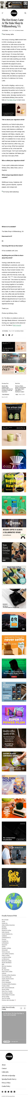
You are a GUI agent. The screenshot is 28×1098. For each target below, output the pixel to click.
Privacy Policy (6, 1083)
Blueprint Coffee (6, 930)
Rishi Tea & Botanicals (8, 987)
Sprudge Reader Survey (9, 1079)
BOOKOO (4, 928)
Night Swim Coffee (7, 971)
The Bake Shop (11, 100)
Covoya (4, 939)
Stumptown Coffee (7, 993)
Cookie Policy (6, 1086)
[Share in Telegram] (9, 335)
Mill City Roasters (7, 966)
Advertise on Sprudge (8, 1075)
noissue (4, 973)
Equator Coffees (6, 948)
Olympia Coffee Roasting (9, 975)
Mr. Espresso (5, 969)
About (4, 1065)
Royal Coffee (5, 989)
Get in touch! (17, 325)
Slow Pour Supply (7, 991)
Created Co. (5, 941)
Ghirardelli (5, 950)
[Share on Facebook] (3, 335)
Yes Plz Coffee (6, 998)
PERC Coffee (5, 980)
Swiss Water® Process (8, 994)
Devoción (4, 944)
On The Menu (5, 30)
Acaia (3, 921)
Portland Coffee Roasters (9, 984)
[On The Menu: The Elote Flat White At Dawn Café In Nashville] (14, 1027)
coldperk (4, 935)
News (17, 394)
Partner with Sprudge (8, 1000)
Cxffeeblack (5, 943)
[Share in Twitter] (6, 335)
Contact (4, 1068)
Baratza (4, 926)
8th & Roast (5, 919)
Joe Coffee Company (8, 953)
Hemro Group (6, 952)
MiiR (3, 964)
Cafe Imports (5, 932)
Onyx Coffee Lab (6, 977)
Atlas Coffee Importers (8, 925)
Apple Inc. (5, 923)
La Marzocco (5, 959)
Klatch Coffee (5, 955)
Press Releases (5, 394)
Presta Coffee (6, 985)
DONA (3, 946)
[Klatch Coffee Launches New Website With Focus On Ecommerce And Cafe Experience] (8, 390)
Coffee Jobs (5, 1072)
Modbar (4, 968)
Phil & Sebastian (6, 982)
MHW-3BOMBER (6, 962)
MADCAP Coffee (6, 960)
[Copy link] (12, 335)
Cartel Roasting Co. (7, 934)
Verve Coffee (5, 996)
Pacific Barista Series (8, 978)
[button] (2, 13)
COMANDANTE (6, 937)
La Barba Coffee (6, 957)
